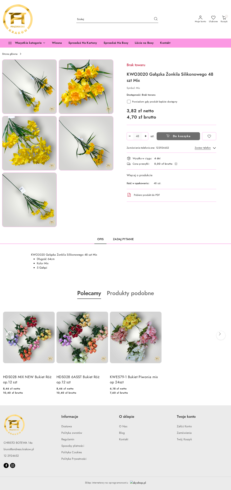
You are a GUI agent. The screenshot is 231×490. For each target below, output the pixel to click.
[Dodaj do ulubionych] (209, 136)
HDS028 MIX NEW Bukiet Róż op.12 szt (27, 380)
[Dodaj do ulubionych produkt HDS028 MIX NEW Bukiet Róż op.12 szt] (50, 307)
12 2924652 (11, 456)
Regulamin (67, 439)
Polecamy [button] (89, 293)
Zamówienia (184, 433)
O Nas (123, 426)
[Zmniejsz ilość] (129, 136)
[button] (29, 86)
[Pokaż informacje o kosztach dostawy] (176, 164)
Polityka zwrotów (71, 433)
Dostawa (66, 426)
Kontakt (123, 439)
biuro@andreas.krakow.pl (19, 449)
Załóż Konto (184, 426)
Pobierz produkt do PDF (147, 195)
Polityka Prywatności (73, 459)
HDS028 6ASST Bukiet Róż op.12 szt (77, 380)
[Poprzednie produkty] (9, 334)
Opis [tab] (100, 239)
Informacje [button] (69, 416)
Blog (122, 433)
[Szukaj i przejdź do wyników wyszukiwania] (155, 19)
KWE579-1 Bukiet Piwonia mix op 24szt (134, 380)
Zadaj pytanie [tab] (123, 239)
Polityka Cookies (71, 452)
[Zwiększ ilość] (145, 136)
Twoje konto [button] (186, 416)
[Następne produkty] (220, 334)
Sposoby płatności (72, 446)
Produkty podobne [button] (130, 293)
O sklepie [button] (126, 416)
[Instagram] (12, 465)
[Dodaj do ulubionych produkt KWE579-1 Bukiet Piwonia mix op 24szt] (157, 307)
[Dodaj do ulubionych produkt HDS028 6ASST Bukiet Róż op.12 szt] (104, 307)
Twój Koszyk (184, 439)
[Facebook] (6, 465)
